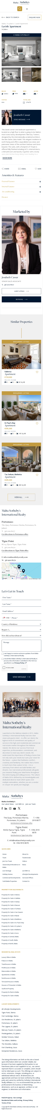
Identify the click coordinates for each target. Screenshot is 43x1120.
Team (4, 858)
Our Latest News (8, 804)
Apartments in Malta (8, 975)
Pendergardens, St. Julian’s (11, 1033)
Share (6, 169)
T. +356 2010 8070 (8, 547)
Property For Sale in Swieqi (10, 902)
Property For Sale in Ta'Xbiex (11, 909)
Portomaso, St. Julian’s (10, 1023)
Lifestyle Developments (30, 874)
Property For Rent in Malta (10, 992)
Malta (4, 24)
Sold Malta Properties (10, 881)
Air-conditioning (21, 192)
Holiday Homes (8, 874)
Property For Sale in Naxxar (11, 905)
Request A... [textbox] (6, 629)
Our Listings (17, 1098)
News (24, 865)
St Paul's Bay (10, 423)
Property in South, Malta (10, 940)
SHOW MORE (7, 158)
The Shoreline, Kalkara (10, 1044)
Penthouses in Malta (8, 968)
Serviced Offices (27, 878)
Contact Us (25, 881)
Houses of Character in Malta (11, 985)
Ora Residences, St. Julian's (11, 1019)
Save (39, 169)
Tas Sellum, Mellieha (13, 474)
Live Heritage (7, 871)
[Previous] (4, 358)
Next (38, 51)
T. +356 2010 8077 (8, 285)
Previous (4, 51)
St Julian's (10, 24)
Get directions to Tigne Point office (15, 550)
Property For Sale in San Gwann (12, 912)
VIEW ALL (18, 497)
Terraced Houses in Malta (10, 982)
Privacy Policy (28, 1100)
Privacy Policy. (20, 663)
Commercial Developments (11, 878)
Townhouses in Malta (9, 964)
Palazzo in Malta (7, 961)
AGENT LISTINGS (19, 291)
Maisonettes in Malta (9, 971)
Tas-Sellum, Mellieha (9, 1040)
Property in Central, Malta (10, 937)
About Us (25, 854)
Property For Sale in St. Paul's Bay (13, 923)
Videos (24, 861)
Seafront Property (8, 989)
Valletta (8, 371)
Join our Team (31, 804)
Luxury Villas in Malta (9, 957)
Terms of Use (6, 1103)
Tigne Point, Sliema (8, 1013)
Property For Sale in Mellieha (11, 930)
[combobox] (6, 618)
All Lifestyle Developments (11, 1009)
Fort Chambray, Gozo (9, 1047)
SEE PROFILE (19, 299)
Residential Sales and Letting (12, 1100)
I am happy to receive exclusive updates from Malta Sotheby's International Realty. (21, 654)
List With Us (19, 804)
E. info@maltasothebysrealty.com (15, 557)
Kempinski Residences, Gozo (12, 1051)
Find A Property (7, 1098)
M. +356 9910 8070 (9, 560)
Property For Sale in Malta (10, 996)
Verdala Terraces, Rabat (10, 1037)
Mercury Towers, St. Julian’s (11, 1030)
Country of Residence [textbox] (9, 624)
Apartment (10, 374)
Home (4, 854)
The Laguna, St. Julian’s (10, 1026)
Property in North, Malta (9, 944)
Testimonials (26, 858)
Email (23, 169)
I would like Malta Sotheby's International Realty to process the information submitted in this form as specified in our (20, 661)
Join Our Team (7, 861)
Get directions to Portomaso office (15, 534)
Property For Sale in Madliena (11, 919)
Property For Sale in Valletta (11, 898)
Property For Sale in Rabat (10, 916)
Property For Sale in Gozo (10, 933)
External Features (21, 181)
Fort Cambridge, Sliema (10, 1016)
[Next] (38, 358)
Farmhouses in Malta (9, 978)
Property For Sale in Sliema (11, 895)
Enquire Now (34, 17)
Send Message (19, 119)
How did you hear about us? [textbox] (12, 635)
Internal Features (21, 186)
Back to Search (12, 17)
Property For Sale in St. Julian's (12, 926)
